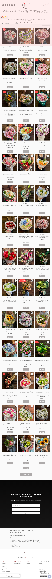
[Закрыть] (50, 23)
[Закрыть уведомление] (19, 574)
